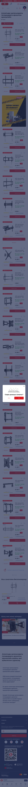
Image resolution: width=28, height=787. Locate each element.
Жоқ (9, 398)
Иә (19, 398)
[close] (24, 386)
